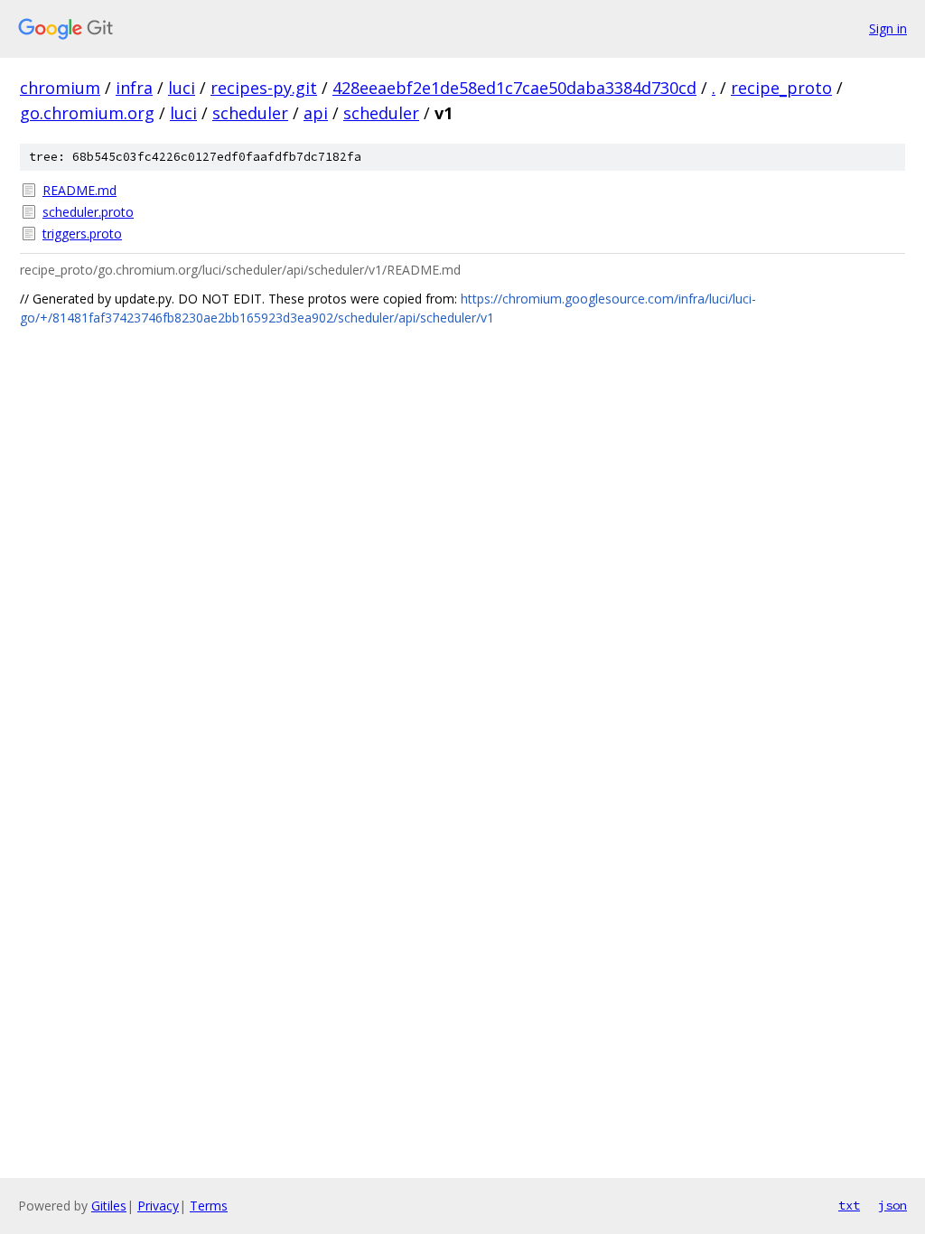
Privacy (158, 1205)
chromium (60, 87)
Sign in (888, 28)
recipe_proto (781, 87)
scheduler (250, 113)
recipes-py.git (263, 87)
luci (181, 87)
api (316, 113)
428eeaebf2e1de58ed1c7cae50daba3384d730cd (514, 87)
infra (134, 87)
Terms (209, 1205)
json (892, 1205)
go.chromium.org (87, 113)
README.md (79, 190)
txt (849, 1205)
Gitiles (108, 1205)
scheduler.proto (88, 211)
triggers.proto (82, 233)
